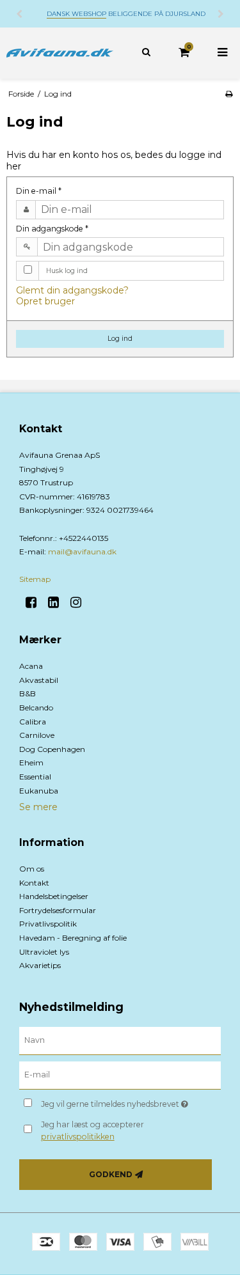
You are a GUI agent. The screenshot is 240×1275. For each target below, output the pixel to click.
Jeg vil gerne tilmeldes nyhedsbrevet (119, 1101)
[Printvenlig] (229, 93)
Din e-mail (38, 191)
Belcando (36, 707)
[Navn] (120, 1040)
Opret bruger (45, 301)
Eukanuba (38, 790)
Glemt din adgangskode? (72, 290)
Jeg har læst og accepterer (92, 1130)
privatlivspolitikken (78, 1136)
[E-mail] (120, 1075)
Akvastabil (38, 680)
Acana (31, 666)
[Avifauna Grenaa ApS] (60, 53)
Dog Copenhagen (52, 749)
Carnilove (36, 735)
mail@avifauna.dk (82, 551)
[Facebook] (35, 602)
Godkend (110, 1174)
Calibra (32, 721)
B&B (27, 693)
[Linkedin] (58, 602)
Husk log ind (67, 271)
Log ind (120, 338)
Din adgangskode (52, 228)
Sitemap (35, 579)
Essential (35, 776)
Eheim (31, 762)
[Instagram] (80, 602)
